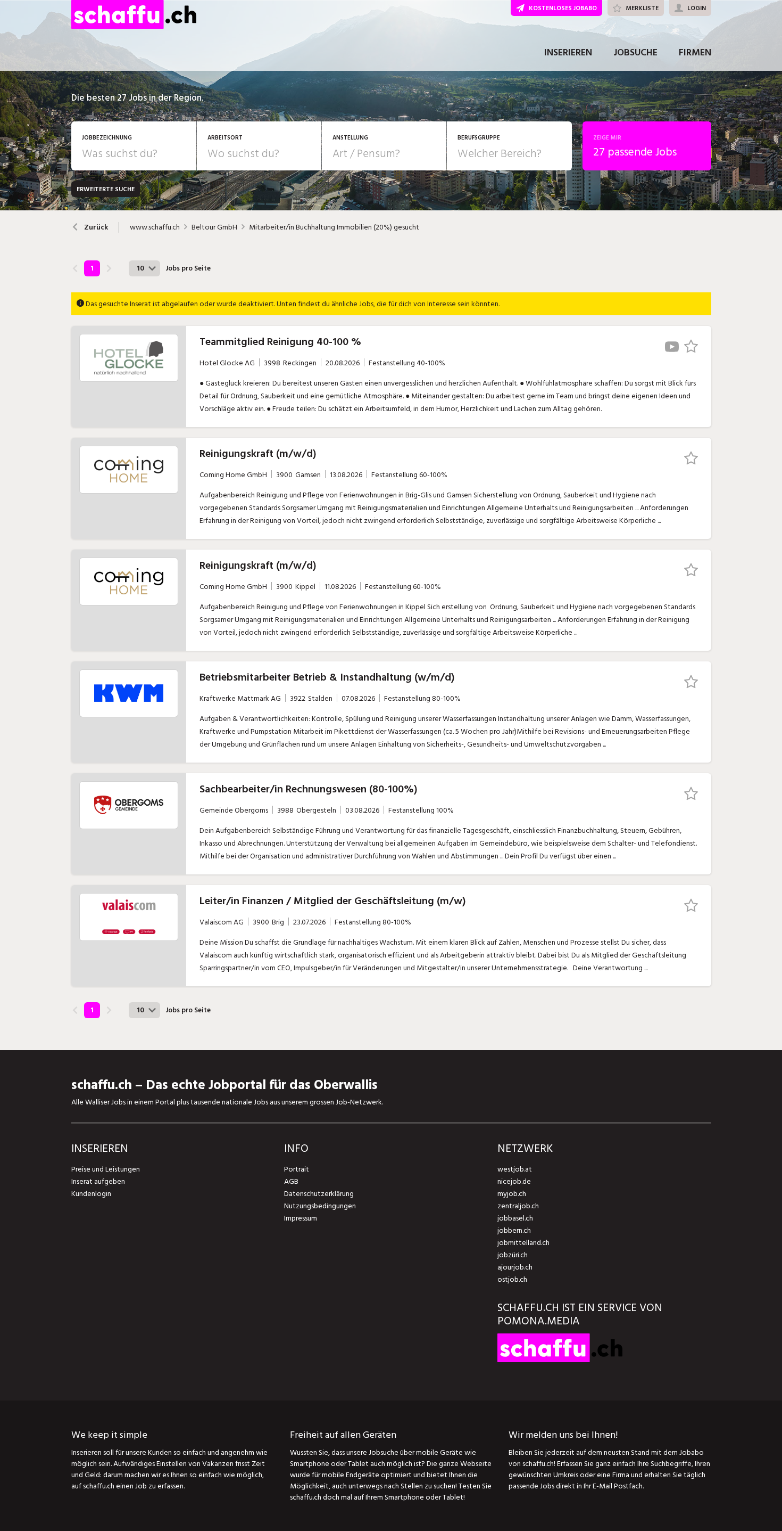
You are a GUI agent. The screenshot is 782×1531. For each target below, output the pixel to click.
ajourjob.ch (515, 1267)
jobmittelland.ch (523, 1243)
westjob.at (514, 1169)
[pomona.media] (559, 1360)
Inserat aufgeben (98, 1181)
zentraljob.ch (518, 1206)
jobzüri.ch (512, 1255)
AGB (291, 1181)
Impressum (300, 1218)
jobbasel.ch (515, 1218)
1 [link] (91, 268)
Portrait (296, 1169)
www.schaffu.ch (155, 227)
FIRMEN (695, 52)
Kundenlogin (91, 1194)
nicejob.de (514, 1181)
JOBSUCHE (635, 52)
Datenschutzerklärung (319, 1194)
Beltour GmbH (214, 227)
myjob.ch (511, 1194)
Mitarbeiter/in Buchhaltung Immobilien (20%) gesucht (334, 227)
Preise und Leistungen (105, 1169)
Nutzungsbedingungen (320, 1206)
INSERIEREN (568, 52)
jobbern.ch (514, 1230)
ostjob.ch (512, 1279)
